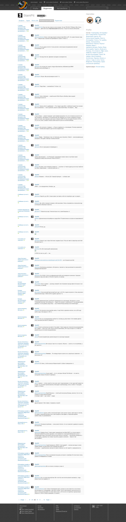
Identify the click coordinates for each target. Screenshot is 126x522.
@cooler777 (38, 211)
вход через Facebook (52, 2)
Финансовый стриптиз (92, 36)
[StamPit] (20, 15)
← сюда (21, 500)
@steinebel (37, 424)
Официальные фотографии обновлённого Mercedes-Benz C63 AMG (22, 364)
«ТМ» (97, 507)
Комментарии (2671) (46, 20)
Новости (102, 38)
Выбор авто (103, 49)
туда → (49, 500)
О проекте (77, 505)
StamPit (28, 15)
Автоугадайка (90, 49)
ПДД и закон (104, 51)
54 (44, 499)
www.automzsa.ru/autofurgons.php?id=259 (51, 260)
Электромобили (95, 42)
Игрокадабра (96, 61)
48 (32, 499)
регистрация (34, 2)
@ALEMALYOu (38, 27)
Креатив (96, 43)
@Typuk (37, 137)
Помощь (76, 509)
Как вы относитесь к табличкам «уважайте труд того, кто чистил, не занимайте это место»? (23, 344)
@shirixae (37, 47)
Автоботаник (89, 58)
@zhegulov (37, 76)
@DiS (36, 383)
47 (29, 499)
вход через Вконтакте (82, 2)
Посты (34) (35, 20)
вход (40, 2)
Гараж (28, 20)
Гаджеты (96, 49)
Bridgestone (89, 61)
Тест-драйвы (102, 40)
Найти (107, 8)
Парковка (96, 58)
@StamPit (37, 226)
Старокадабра (95, 32)
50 (37, 499)
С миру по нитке (95, 60)
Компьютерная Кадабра (92, 38)
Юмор (104, 47)
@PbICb (37, 218)
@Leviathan (38, 283)
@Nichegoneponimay (40, 343)
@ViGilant (37, 240)
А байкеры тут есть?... (23, 194)
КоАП (57, 507)
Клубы (35, 8)
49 (34, 499)
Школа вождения (96, 56)
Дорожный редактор (61, 511)
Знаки (57, 509)
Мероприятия (89, 43)
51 (40, 499)
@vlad (36, 327)
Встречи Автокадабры (92, 54)
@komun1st (38, 477)
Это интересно (96, 51)
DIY (100, 36)
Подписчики (58, 20)
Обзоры (88, 42)
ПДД (57, 505)
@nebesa (37, 127)
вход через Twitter (67, 2)
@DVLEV (37, 56)
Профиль (21, 20)
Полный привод (100, 66)
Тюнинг (102, 60)
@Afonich (37, 203)
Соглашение (77, 507)
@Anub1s (37, 147)
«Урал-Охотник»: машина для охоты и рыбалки (23, 260)
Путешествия (102, 34)
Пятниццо (88, 51)
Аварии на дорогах (97, 52)
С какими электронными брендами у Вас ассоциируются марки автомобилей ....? (23, 28)
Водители (47, 8)
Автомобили (62, 8)
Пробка (100, 47)
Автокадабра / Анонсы (92, 40)
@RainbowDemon (39, 37)
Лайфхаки (89, 52)
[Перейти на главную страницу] (23, 5)
